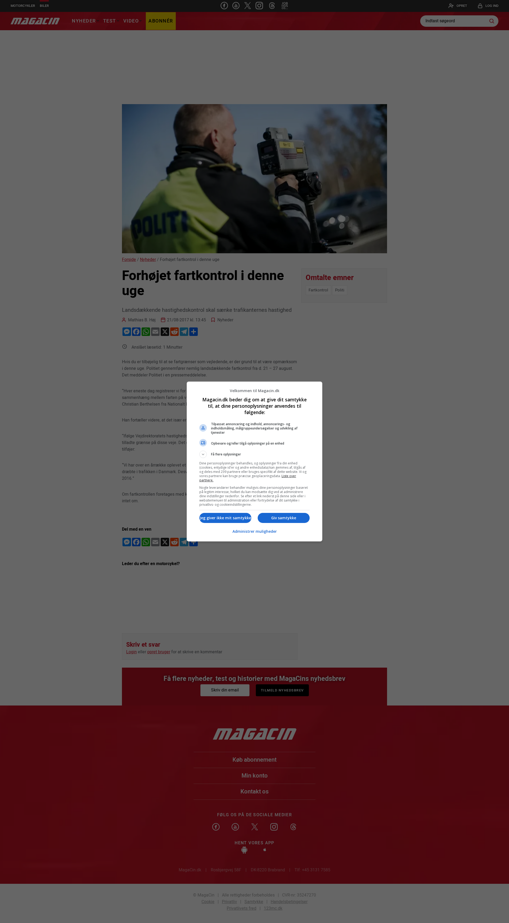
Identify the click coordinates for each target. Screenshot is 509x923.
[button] (254, 454)
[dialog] (254, 461)
